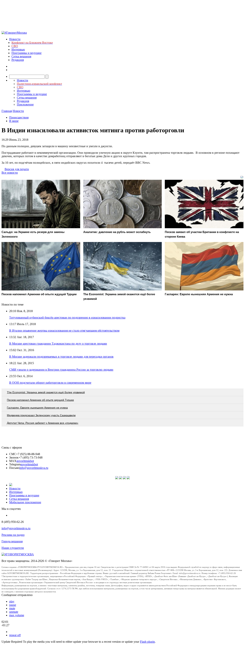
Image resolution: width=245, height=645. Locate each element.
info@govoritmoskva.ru (33, 467)
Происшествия (19, 117)
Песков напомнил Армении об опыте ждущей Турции (40, 399)
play (11, 601)
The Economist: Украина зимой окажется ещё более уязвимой (46, 392)
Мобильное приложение (25, 502)
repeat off (15, 635)
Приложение (25, 104)
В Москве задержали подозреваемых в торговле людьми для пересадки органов (61, 356)
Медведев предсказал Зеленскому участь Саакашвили (41, 415)
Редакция (17, 59)
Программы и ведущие (26, 53)
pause (12, 605)
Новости (14, 39)
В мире (14, 121)
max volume (16, 615)
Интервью (18, 49)
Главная (7, 111)
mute (12, 608)
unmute (13, 611)
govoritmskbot (25, 461)
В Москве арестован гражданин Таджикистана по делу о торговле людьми (58, 343)
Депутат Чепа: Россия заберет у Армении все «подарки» (42, 422)
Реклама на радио (13, 534)
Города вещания (12, 541)
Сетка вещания (21, 56)
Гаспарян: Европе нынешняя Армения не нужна (37, 407)
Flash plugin (147, 641)
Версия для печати (17, 169)
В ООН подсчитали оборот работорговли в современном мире (50, 382)
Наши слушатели (13, 547)
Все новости (10, 172)
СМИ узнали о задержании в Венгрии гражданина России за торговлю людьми (61, 369)
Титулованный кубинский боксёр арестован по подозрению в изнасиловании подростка (67, 317)
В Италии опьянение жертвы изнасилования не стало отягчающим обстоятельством (64, 330)
